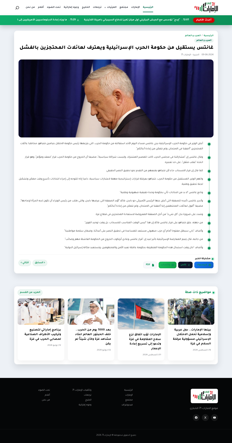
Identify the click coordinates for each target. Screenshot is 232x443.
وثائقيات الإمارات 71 (81, 390)
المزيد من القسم (30, 292)
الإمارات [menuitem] (135, 7)
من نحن (46, 400)
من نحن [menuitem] (30, 7)
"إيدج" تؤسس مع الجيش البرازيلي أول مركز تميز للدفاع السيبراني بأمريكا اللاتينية (154, 20)
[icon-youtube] (214, 417)
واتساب (165, 265)
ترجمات (87, 395)
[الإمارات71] (206, 7)
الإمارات (129, 395)
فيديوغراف (127, 405)
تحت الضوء (44, 390)
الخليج (88, 400)
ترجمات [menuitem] (97, 7)
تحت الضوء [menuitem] (54, 7)
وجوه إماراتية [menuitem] (71, 7)
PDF (148, 265)
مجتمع (129, 400)
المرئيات (111, 7)
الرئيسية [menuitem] (148, 7)
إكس (183, 265)
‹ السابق (40, 262)
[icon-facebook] (196, 417)
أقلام (47, 395)
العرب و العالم (193, 36)
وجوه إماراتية (85, 405)
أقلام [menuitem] (41, 7)
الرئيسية (208, 36)
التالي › (25, 262)
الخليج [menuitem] (86, 7)
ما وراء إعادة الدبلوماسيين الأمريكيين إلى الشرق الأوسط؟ (55, 20)
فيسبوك (202, 265)
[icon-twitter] (205, 417)
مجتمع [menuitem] (124, 7)
